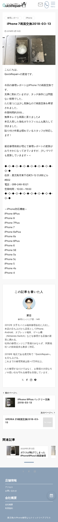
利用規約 (9, 508)
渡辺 (29, 315)
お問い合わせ (11, 491)
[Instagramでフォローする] (31, 380)
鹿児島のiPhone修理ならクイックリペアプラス (29, 518)
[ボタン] (40, 5)
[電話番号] (46, 4)
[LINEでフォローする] (35, 380)
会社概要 (9, 504)
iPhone (29, 18)
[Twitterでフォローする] (23, 380)
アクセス (9, 487)
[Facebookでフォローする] (27, 380)
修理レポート (13, 18)
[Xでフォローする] (23, 472)
